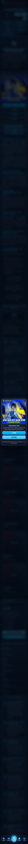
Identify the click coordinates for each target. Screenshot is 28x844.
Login (14, 433)
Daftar (14, 437)
